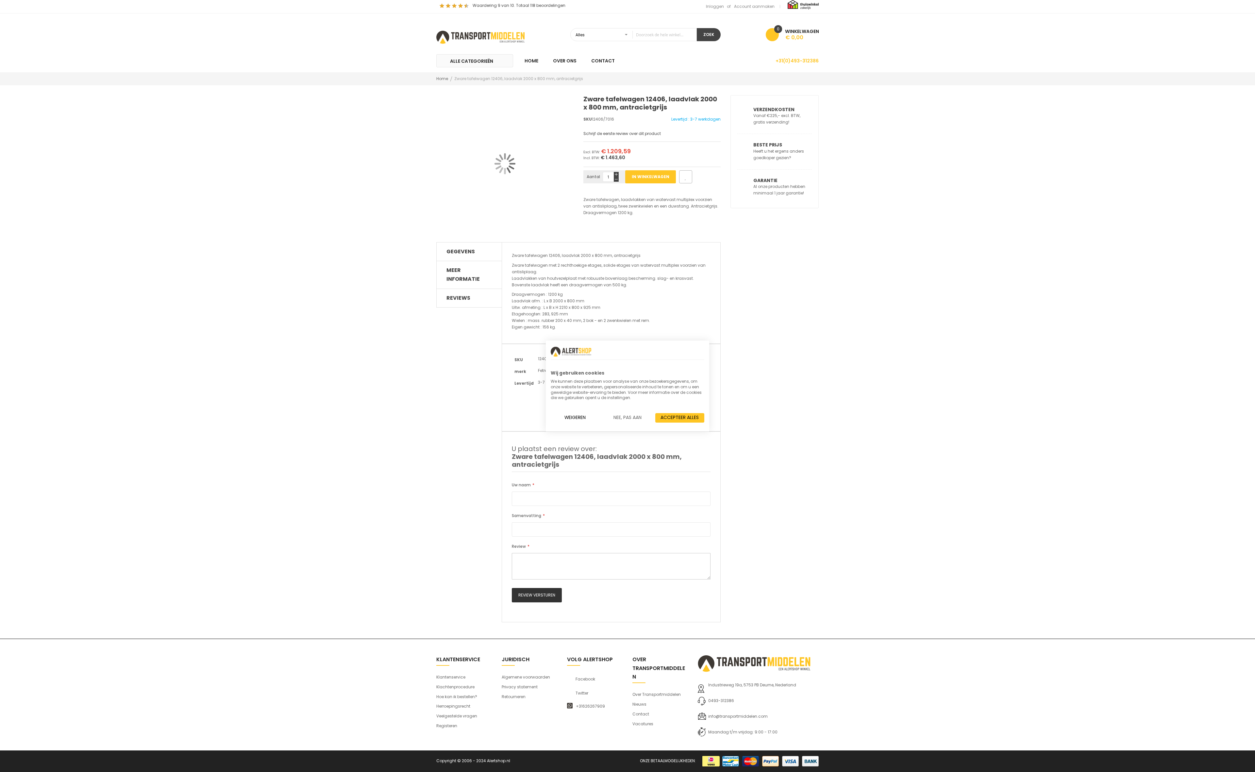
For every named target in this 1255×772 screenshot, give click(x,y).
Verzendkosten (774, 109)
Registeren (446, 726)
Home (442, 78)
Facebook (585, 679)
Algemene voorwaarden (526, 677)
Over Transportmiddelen (656, 694)
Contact (640, 714)
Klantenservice (450, 677)
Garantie (765, 180)
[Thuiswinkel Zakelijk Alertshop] (803, 4)
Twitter (582, 693)
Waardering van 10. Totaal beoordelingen (519, 5)
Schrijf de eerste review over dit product (622, 133)
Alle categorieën (471, 61)
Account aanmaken (754, 6)
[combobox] (633, 34)
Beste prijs (767, 145)
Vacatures (642, 724)
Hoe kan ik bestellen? (456, 696)
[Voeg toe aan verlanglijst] (685, 176)
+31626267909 (590, 706)
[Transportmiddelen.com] (480, 36)
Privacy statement (520, 687)
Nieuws (639, 704)
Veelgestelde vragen (456, 716)
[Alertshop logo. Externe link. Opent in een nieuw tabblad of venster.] (571, 352)
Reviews (458, 298)
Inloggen (715, 6)
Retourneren (514, 696)
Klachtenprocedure (455, 687)
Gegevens (460, 251)
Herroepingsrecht (453, 706)
